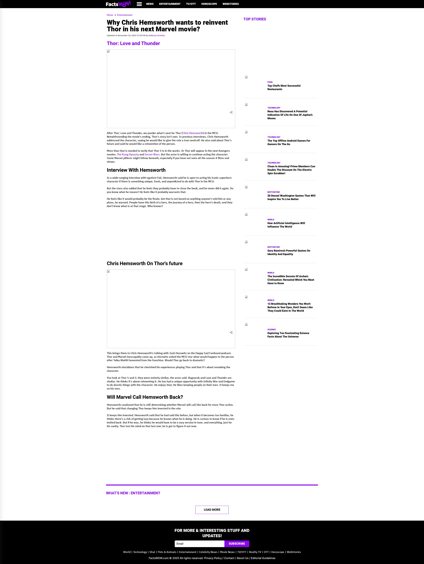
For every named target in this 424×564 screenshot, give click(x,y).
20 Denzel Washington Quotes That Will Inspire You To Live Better (291, 197)
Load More (212, 510)
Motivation (273, 192)
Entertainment (170, 4)
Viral (152, 552)
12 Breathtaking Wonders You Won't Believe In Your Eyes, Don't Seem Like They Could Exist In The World (290, 307)
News (150, 4)
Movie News (227, 552)
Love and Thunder (140, 43)
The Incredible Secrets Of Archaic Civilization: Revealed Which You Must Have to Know (290, 280)
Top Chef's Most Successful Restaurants (284, 87)
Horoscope (209, 4)
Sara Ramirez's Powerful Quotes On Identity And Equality (288, 252)
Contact (229, 558)
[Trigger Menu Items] (139, 4)
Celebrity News (208, 552)
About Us (243, 558)
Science (271, 330)
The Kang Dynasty (128, 154)
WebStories (231, 4)
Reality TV (255, 552)
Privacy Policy (213, 558)
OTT (266, 552)
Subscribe (237, 543)
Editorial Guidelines (263, 558)
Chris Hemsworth (192, 133)
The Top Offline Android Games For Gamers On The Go (288, 142)
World (270, 220)
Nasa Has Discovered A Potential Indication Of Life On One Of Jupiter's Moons (290, 115)
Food (270, 82)
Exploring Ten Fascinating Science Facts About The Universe (288, 335)
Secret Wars (152, 154)
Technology (273, 108)
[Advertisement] (171, 234)
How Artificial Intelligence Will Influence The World (286, 225)
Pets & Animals (167, 552)
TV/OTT (191, 4)
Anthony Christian (157, 35)
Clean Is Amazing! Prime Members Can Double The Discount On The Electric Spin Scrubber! (291, 170)
